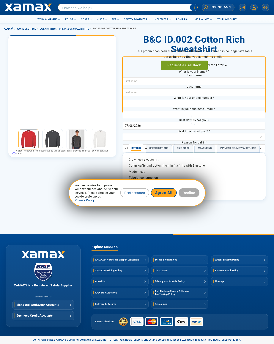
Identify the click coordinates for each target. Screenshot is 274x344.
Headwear (161, 19)
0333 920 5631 (221, 7)
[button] (14, 139)
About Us (100, 281)
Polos (69, 19)
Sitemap (219, 281)
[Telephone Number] (206, 7)
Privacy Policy (85, 200)
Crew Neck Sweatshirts (74, 29)
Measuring (205, 148)
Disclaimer (161, 304)
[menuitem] (28, 139)
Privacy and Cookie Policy (170, 281)
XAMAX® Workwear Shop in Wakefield (117, 259)
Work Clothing (47, 19)
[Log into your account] (254, 7)
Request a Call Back (184, 65)
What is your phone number (194, 98)
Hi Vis (100, 19)
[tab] (136, 146)
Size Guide (183, 148)
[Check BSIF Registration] (43, 280)
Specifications (158, 148)
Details (136, 148)
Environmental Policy (227, 270)
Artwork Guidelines (106, 292)
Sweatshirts (48, 29)
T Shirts (181, 19)
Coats (85, 19)
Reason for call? (194, 142)
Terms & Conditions (166, 259)
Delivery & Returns (106, 304)
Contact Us (161, 270)
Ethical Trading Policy (227, 259)
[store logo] (28, 7)
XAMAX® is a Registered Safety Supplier (43, 285)
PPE (114, 19)
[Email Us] (242, 7)
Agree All (164, 192)
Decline (189, 193)
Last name (194, 86)
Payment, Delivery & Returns (238, 148)
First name (194, 75)
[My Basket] (265, 7)
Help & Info (202, 19)
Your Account (227, 19)
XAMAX (9, 29)
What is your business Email (194, 109)
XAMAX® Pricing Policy (108, 270)
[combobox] (127, 7)
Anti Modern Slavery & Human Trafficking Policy (172, 293)
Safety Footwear (135, 19)
